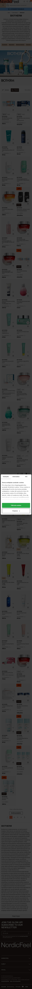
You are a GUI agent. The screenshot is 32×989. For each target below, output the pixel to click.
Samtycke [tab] (6, 476)
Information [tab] (15, 476)
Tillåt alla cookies (16, 505)
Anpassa (15, 511)
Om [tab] (26, 476)
